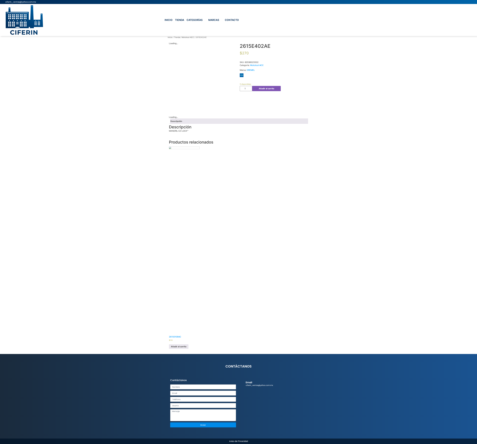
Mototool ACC (188, 37)
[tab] (239, 121)
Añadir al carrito (266, 88)
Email (249, 382)
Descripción (176, 121)
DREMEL (251, 70)
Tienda (177, 37)
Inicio (170, 37)
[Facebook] (473, 2)
